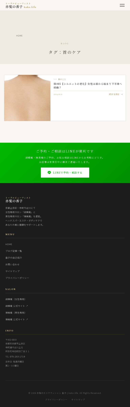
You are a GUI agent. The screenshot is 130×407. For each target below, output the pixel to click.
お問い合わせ (12, 264)
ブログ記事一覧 (13, 250)
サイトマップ (12, 271)
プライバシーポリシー (17, 277)
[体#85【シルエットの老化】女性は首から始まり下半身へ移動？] (27, 98)
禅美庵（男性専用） (16, 312)
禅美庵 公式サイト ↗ (16, 319)
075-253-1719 (17, 356)
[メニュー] (122, 5)
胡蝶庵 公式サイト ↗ (16, 305)
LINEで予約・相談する (67, 172)
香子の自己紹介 (13, 257)
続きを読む (114, 94)
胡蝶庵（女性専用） (16, 299)
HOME (8, 244)
